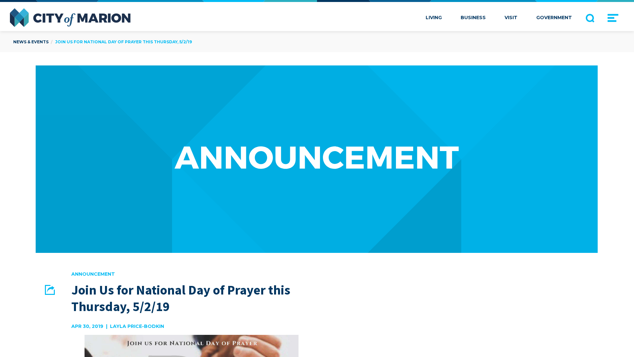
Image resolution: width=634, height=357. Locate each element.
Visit (511, 17)
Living (434, 17)
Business (473, 17)
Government (554, 17)
